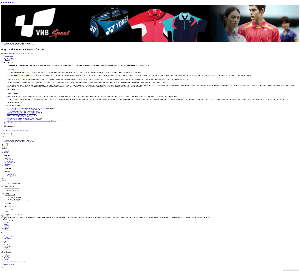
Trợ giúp (6, 247)
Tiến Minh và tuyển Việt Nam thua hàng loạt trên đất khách (21, 114)
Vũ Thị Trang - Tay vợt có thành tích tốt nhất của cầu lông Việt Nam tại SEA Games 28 (28, 108)
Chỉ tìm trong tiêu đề (15, 183)
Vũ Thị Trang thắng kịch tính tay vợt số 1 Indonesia (19, 111)
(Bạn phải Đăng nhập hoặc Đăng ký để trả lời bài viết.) (14, 130)
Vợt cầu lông (7, 255)
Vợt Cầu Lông (7, 238)
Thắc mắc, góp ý (8, 246)
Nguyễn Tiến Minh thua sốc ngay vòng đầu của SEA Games (22, 112)
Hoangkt (6, 126)
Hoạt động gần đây (11, 176)
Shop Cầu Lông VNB (9, 162)
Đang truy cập (10, 174)
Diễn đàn (6, 152)
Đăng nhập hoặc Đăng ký (9, 2)
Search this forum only (15, 199)
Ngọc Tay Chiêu (29, 53)
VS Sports (6, 237)
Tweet (2, 136)
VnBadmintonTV (8, 164)
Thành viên (6, 165)
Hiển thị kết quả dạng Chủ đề (20, 200)
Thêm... (7, 211)
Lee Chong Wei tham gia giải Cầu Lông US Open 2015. (21, 109)
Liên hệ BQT (7, 249)
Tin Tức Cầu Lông (13, 53)
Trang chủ (6, 151)
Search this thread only (15, 197)
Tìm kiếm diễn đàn (11, 160)
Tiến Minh (70, 65)
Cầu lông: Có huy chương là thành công (17, 116)
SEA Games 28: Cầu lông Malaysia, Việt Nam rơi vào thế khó (22, 118)
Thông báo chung (8, 244)
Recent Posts (10, 161)
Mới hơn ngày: (5, 193)
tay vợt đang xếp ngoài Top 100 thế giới (21, 75)
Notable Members (11, 173)
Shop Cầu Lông (8, 236)
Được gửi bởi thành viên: (8, 186)
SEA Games (54, 65)
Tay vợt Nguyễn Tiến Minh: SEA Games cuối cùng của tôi (21, 119)
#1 (4, 123)
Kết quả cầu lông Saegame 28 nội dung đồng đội (19, 115)
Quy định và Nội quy (9, 264)
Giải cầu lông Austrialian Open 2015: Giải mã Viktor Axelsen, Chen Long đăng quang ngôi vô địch (31, 121)
